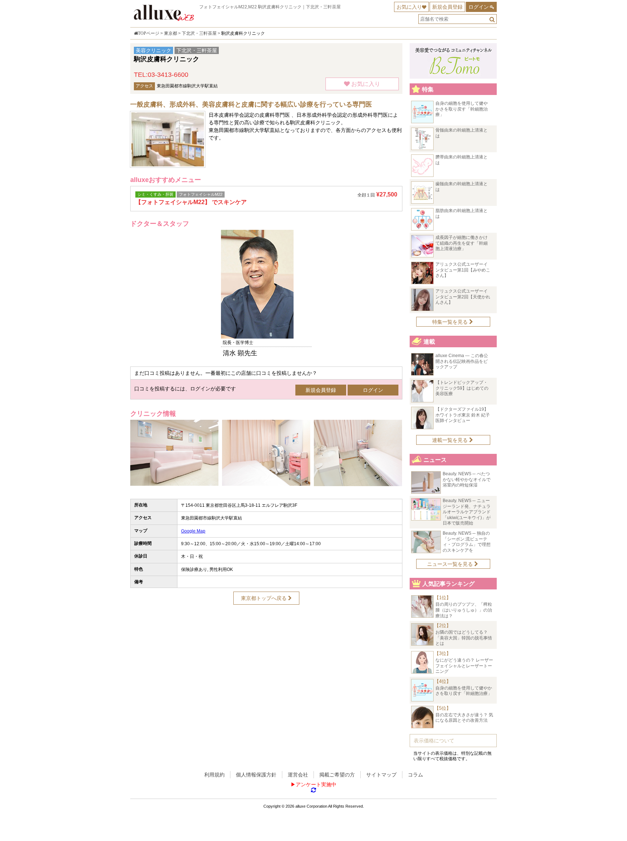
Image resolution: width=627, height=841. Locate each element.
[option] (266, 293)
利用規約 (214, 775)
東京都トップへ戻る (264, 598)
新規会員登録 (447, 7)
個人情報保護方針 (256, 775)
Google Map (193, 531)
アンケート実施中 (316, 784)
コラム (415, 775)
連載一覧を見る (450, 440)
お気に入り (409, 7)
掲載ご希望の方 (337, 775)
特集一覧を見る (450, 322)
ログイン (478, 7)
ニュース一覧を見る (450, 564)
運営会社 (298, 775)
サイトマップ (381, 775)
